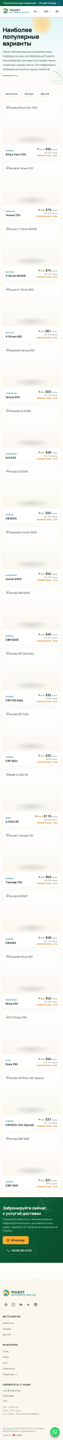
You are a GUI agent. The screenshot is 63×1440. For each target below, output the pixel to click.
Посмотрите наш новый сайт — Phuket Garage (29, 3)
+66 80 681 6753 (21, 1250)
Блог (5, 1362)
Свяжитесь (9, 1368)
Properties (8, 1374)
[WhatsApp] (55, 1432)
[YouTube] (20, 1304)
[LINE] (35, 1304)
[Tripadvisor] (28, 1304)
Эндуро (29, 93)
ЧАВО (6, 1357)
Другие (45, 93)
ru (35, 11)
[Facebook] (6, 1304)
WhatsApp (18, 1240)
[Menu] (57, 11)
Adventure (11, 93)
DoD (20, 1435)
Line (5, 1400)
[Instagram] (13, 1304)
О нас (6, 1351)
